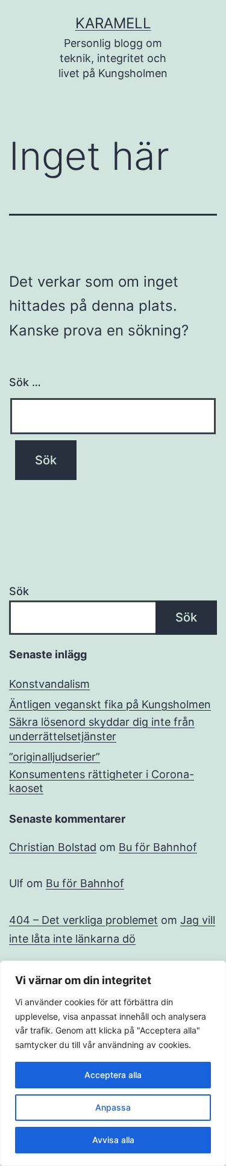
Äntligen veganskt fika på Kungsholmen (110, 704)
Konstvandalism (49, 684)
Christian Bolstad (52, 847)
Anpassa (113, 1107)
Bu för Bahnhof (158, 847)
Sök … (25, 382)
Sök (19, 591)
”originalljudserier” (54, 756)
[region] (113, 1063)
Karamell (113, 23)
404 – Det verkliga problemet (83, 920)
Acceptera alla (113, 1075)
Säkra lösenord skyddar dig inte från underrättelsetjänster (102, 729)
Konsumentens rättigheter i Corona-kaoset (101, 781)
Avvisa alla (113, 1140)
